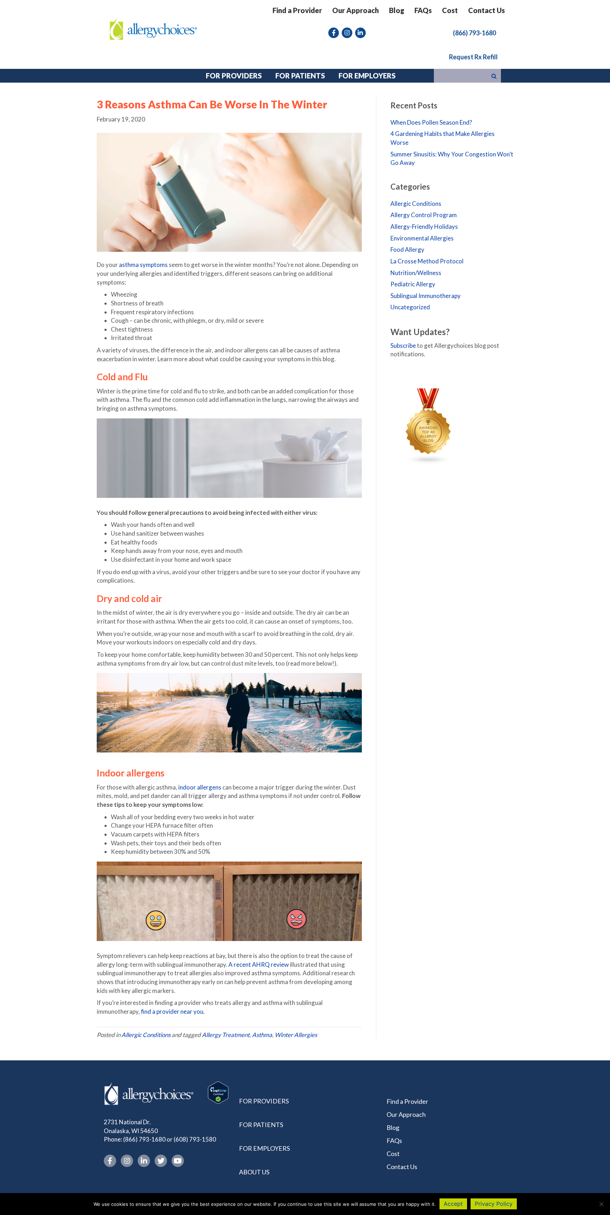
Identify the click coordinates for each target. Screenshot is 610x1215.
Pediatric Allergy (412, 284)
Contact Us (486, 10)
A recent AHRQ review (258, 964)
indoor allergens (199, 787)
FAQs (423, 10)
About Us (254, 1172)
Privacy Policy (494, 1203)
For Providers (264, 1101)
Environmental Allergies (422, 238)
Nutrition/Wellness (415, 272)
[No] (601, 1204)
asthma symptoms (143, 264)
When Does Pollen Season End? (431, 122)
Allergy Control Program (423, 215)
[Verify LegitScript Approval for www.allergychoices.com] (218, 1092)
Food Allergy (407, 249)
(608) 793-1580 (195, 1139)
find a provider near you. (173, 1011)
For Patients (261, 1124)
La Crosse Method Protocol (427, 261)
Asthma (262, 1034)
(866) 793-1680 (144, 1139)
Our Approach (355, 10)
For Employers (264, 1148)
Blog (396, 10)
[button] (474, 32)
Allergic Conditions (146, 1034)
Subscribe (403, 345)
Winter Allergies (296, 1034)
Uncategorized (410, 307)
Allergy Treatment (226, 1034)
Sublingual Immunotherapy (425, 295)
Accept (453, 1203)
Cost (450, 10)
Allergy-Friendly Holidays (424, 226)
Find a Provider (297, 10)
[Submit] (494, 76)
